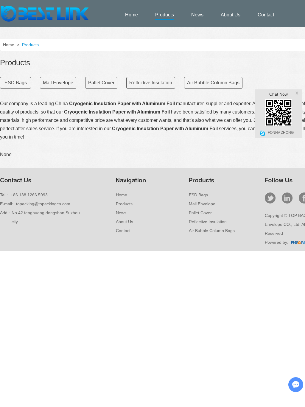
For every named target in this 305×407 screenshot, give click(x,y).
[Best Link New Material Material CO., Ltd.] (44, 21)
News (197, 14)
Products (164, 14)
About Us (230, 14)
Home (131, 14)
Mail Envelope (202, 203)
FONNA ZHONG (281, 133)
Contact (266, 14)
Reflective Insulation (208, 221)
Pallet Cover (200, 212)
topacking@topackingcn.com (43, 203)
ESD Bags (198, 194)
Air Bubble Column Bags (212, 230)
